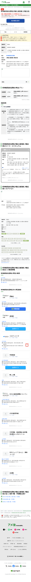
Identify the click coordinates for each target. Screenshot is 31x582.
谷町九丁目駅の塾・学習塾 (9, 501)
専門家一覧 (12, 543)
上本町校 (4, 478)
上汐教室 (4, 439)
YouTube (16, 532)
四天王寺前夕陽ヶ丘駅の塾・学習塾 (11, 496)
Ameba (10, 566)
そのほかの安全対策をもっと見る (15, 254)
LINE (11, 529)
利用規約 (25, 543)
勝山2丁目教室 (5, 459)
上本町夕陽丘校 (5, 399)
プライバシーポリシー (7, 546)
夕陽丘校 (4, 321)
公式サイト (15, 329)
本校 (3, 380)
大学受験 (18, 529)
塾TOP (2, 7)
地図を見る (4, 282)
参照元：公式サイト (25, 167)
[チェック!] (27, 345)
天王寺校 (3, 277)
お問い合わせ (13, 549)
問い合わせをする (5, 262)
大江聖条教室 (5, 360)
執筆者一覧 (6, 543)
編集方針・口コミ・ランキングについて (15, 540)
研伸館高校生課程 (10, 55)
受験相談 (15, 309)
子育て (25, 529)
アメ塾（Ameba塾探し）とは (18, 537)
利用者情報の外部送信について (20, 546)
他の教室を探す (15, 20)
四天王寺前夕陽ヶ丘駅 (18, 7)
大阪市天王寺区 (10, 7)
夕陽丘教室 (4, 418)
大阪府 (5, 7)
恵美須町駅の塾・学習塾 (8, 499)
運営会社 (6, 549)
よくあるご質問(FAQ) (22, 549)
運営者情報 (19, 543)
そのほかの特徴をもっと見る (15, 242)
